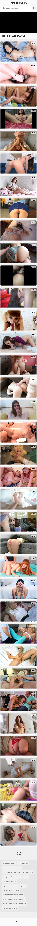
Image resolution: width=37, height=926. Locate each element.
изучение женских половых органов (14, 886)
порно (19, 850)
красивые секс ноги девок (11, 890)
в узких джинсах (23, 863)
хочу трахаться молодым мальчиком (14, 904)
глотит (26, 877)
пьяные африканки (9, 863)
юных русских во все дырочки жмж (14, 899)
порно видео (19, 852)
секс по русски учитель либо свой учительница (18, 872)
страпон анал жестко (9, 881)
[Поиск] (34, 8)
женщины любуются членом (12, 877)
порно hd (18, 854)
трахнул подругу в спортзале (12, 868)
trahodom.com (18, 3)
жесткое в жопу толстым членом (13, 895)
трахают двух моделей (10, 908)
